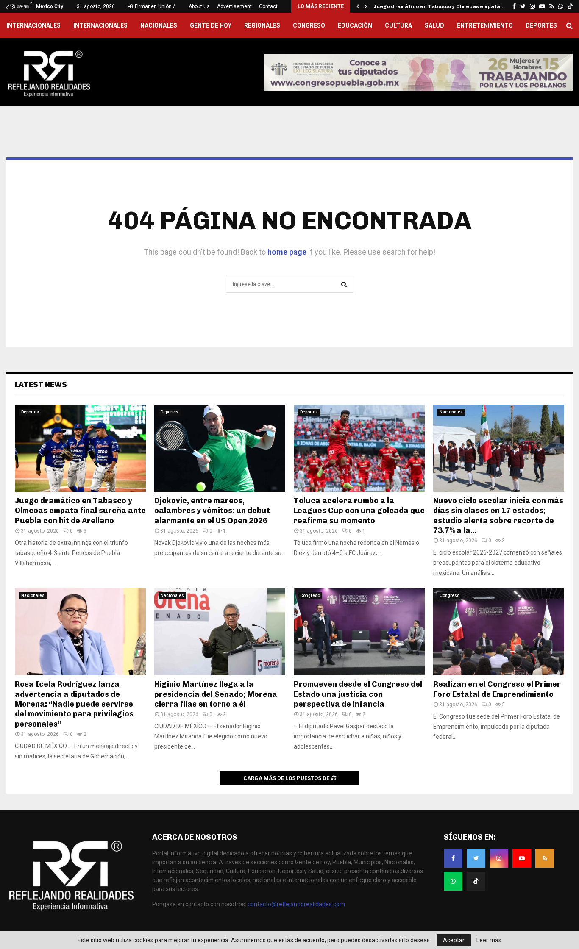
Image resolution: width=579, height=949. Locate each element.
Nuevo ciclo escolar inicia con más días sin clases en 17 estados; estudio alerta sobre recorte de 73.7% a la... (498, 515)
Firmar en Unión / (154, 6)
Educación (355, 25)
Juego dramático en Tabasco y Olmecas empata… (439, 6)
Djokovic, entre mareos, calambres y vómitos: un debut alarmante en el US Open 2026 (212, 510)
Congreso (309, 25)
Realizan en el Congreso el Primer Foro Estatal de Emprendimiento (497, 689)
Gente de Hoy (210, 25)
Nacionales (158, 25)
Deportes (541, 25)
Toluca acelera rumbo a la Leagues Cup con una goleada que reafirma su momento (359, 510)
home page (286, 251)
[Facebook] (453, 858)
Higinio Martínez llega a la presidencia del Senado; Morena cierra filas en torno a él (215, 694)
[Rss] (544, 858)
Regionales (262, 25)
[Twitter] (476, 858)
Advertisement (234, 6)
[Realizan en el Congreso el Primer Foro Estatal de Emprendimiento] (498, 631)
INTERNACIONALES (33, 25)
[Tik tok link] (570, 6)
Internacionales (100, 25)
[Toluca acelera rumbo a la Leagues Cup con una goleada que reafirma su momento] (359, 448)
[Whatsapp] (453, 881)
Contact (268, 6)
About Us (199, 6)
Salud (434, 25)
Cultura (398, 25)
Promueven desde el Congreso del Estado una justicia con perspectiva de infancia (358, 694)
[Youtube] (521, 858)
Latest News (41, 384)
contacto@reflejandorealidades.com (296, 904)
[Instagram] (499, 858)
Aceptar (454, 940)
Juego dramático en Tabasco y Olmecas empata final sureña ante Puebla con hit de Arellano (80, 510)
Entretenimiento (485, 25)
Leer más (488, 940)
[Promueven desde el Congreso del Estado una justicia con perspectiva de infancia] (359, 631)
